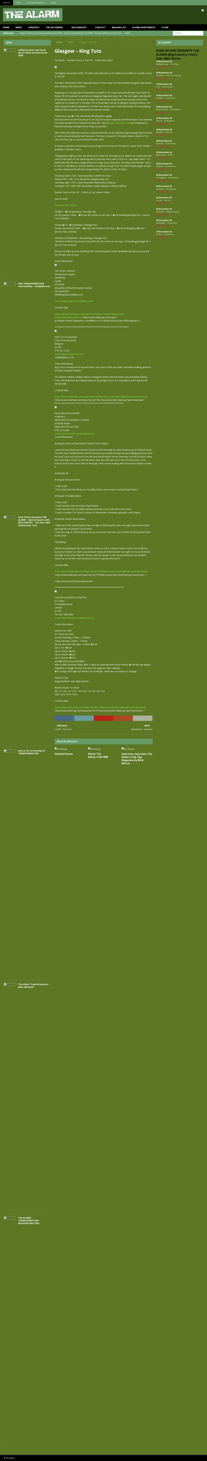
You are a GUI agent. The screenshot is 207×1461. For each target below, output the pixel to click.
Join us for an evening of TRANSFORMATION (31, 752)
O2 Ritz (171, 155)
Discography (79, 27)
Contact (100, 27)
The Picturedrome (173, 75)
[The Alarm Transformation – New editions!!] (10, 1096)
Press (53, 3)
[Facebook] (192, 2)
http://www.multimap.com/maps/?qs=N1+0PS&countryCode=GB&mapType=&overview (100, 707)
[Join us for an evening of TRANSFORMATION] (10, 863)
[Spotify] (204, 2)
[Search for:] (188, 33)
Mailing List (119, 27)
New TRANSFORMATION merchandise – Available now (34, 285)
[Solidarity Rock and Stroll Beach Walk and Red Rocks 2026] (10, 162)
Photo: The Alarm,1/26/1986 (98, 755)
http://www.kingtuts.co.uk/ (69, 354)
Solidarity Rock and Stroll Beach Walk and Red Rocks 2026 (32, 53)
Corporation (170, 98)
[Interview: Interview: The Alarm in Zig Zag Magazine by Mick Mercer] (137, 749)
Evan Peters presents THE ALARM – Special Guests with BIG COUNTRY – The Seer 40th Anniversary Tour (34, 521)
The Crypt (174, 64)
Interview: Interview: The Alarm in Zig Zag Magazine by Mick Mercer (137, 758)
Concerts (33, 27)
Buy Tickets (161, 67)
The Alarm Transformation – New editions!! (34, 985)
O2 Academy (175, 109)
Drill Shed (169, 132)
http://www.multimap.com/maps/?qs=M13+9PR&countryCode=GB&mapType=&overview (101, 571)
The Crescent (167, 87)
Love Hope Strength (36, 3)
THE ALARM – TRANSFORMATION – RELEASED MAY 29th (29, 1220)
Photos (6, 3)
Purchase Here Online (66, 205)
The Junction (172, 223)
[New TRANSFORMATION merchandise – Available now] (10, 396)
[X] (198, 2)
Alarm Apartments (143, 27)
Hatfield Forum (64, 754)
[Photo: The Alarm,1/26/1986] (103, 749)
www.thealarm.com (120, 122)
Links (18, 3)
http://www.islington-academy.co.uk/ (74, 617)
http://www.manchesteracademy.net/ (75, 433)
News (19, 27)
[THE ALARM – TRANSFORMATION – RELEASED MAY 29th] (10, 1330)
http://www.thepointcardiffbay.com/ (74, 301)
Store (165, 27)
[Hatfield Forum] (70, 749)
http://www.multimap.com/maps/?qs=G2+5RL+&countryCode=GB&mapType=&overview (101, 396)
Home (6, 27)
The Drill (167, 200)
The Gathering (54, 27)
